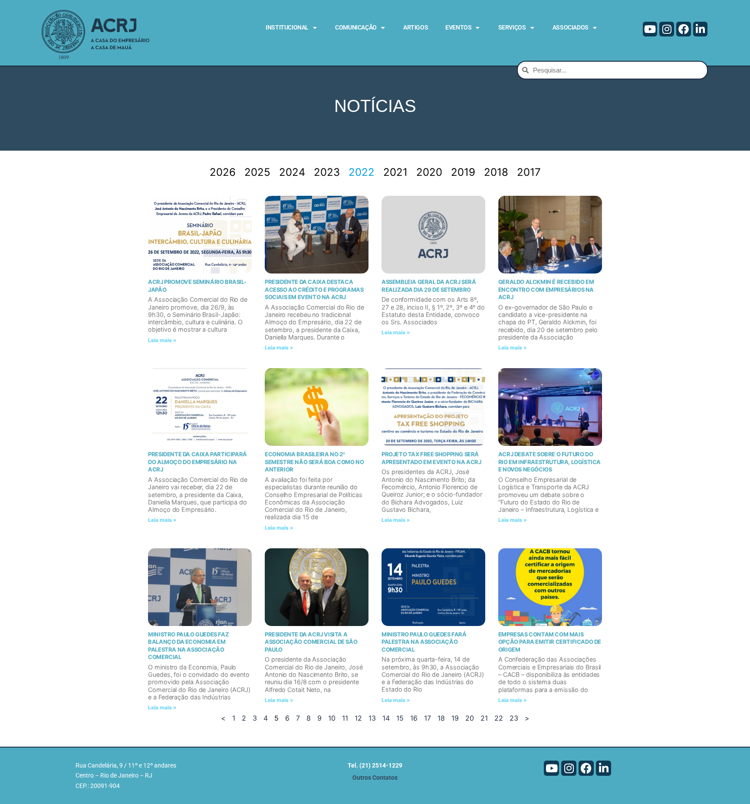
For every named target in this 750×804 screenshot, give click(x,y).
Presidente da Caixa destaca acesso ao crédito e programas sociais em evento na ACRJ (314, 289)
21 (484, 718)
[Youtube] (650, 29)
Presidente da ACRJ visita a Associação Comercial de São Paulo (311, 642)
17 (427, 718)
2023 (327, 172)
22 (498, 718)
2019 (463, 172)
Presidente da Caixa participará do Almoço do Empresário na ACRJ (197, 462)
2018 (496, 172)
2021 (395, 172)
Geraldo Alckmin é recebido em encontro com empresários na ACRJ (546, 289)
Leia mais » (162, 340)
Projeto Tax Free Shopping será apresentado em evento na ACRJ (431, 458)
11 (345, 718)
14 (386, 718)
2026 (223, 172)
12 (358, 718)
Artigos (415, 27)
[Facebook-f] (683, 29)
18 (441, 718)
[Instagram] (666, 29)
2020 (429, 172)
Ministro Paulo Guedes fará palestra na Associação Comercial (424, 642)
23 (514, 718)
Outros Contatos (375, 777)
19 (455, 718)
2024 (292, 172)
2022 (362, 172)
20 (469, 718)
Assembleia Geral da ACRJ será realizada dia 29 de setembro (429, 285)
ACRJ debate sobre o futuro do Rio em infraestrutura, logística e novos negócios (549, 462)
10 (332, 718)
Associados (571, 27)
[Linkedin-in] (700, 29)
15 (400, 718)
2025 (257, 172)
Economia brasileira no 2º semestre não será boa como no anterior (314, 462)
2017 (529, 172)
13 (372, 718)
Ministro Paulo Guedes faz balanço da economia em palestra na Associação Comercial (188, 646)
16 (414, 718)
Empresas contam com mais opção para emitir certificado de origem (549, 642)
